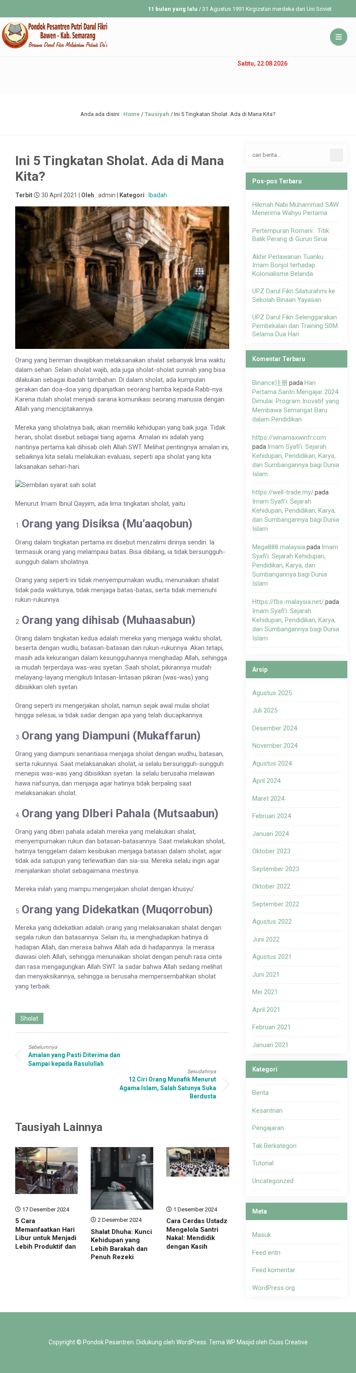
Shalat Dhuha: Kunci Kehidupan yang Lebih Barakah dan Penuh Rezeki (121, 1244)
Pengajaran (268, 1128)
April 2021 (266, 1010)
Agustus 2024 (272, 763)
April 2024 (266, 781)
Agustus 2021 (272, 957)
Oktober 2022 (271, 886)
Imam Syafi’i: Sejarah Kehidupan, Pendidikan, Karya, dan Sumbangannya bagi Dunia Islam (295, 565)
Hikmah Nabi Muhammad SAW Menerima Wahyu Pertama (295, 209)
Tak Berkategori (274, 1146)
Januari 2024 (270, 834)
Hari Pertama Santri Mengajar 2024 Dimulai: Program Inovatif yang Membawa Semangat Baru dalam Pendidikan (295, 401)
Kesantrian (267, 1110)
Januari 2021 (270, 1045)
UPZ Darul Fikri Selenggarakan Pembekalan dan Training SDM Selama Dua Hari (295, 325)
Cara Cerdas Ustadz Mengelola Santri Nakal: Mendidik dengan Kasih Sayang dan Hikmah (196, 1238)
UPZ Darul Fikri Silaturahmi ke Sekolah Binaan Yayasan (293, 295)
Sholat (29, 1018)
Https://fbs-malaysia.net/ (288, 602)
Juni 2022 (266, 939)
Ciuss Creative (288, 1342)
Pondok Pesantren (108, 1342)
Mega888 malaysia (278, 547)
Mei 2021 (265, 992)
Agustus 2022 (272, 921)
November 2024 (274, 746)
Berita (260, 1093)
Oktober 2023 (271, 851)
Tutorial (263, 1163)
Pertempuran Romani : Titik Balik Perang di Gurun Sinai (290, 235)
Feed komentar (273, 1270)
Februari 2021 (271, 1027)
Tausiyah (157, 114)
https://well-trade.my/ (282, 492)
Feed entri (266, 1253)
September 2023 (275, 869)
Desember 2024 (274, 728)
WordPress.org (273, 1288)
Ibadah (157, 195)
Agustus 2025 (272, 693)
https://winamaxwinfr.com (289, 437)
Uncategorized (272, 1181)
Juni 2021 (266, 974)
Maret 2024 (268, 799)
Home (131, 114)
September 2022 (275, 904)
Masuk (261, 1235)
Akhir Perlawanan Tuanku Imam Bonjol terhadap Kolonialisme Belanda (287, 265)
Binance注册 (270, 383)
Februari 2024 (271, 816)
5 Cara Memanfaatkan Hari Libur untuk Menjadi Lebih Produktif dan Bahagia (45, 1238)
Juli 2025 (264, 710)
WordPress (191, 1342)
